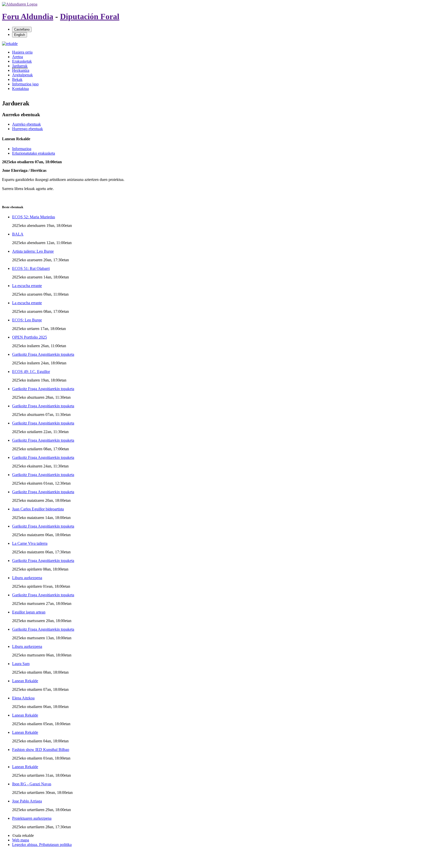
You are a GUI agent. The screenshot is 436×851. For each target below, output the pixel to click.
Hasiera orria (22, 52)
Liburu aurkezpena (27, 578)
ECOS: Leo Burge (27, 320)
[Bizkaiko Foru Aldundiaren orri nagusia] (19, 4)
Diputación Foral (89, 16)
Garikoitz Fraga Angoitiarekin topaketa (43, 354)
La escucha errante (27, 285)
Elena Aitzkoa (23, 698)
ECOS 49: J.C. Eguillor (31, 371)
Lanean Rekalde (25, 681)
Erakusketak (22, 61)
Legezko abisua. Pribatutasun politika (42, 844)
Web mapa (20, 840)
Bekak (17, 79)
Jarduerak (20, 66)
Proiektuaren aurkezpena (31, 818)
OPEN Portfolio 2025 (29, 337)
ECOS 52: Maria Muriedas (33, 217)
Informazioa (21, 149)
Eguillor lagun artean (28, 612)
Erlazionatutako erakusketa (33, 153)
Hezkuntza (20, 70)
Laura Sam (21, 663)
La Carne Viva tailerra (29, 543)
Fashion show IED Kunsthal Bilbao (40, 749)
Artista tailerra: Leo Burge (33, 251)
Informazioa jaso (25, 84)
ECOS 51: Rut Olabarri (31, 268)
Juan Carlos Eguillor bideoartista (38, 509)
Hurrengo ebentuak (27, 129)
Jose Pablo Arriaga (27, 801)
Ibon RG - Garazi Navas (31, 784)
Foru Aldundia (27, 16)
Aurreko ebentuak (26, 124)
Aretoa (17, 57)
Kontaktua (20, 88)
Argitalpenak (22, 75)
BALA (17, 234)
